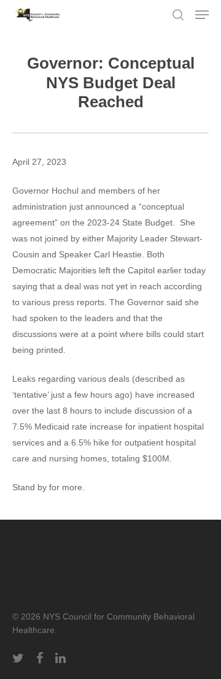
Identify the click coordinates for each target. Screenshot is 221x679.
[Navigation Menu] (202, 15)
